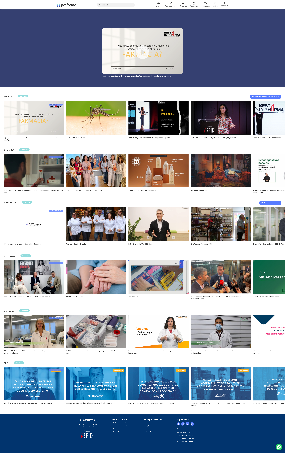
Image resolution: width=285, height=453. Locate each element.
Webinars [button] (194, 6)
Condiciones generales (185, 438)
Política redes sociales (185, 435)
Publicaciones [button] (171, 6)
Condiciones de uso (184, 432)
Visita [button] (215, 6)
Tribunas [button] (183, 6)
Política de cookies (183, 429)
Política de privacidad (185, 442)
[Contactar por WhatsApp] (279, 447)
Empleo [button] (159, 6)
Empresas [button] (206, 6)
